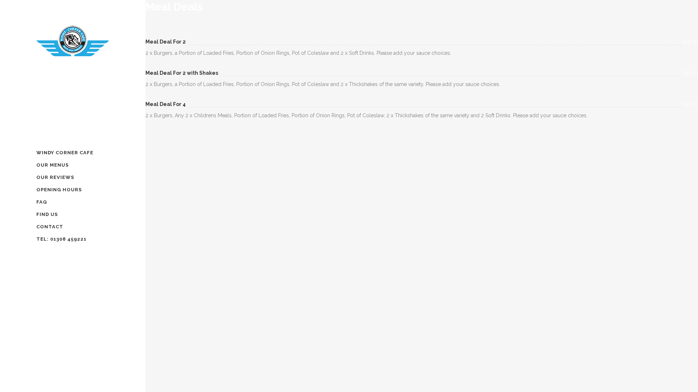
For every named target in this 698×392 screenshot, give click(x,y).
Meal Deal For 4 (165, 104)
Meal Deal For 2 (165, 42)
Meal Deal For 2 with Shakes (181, 73)
